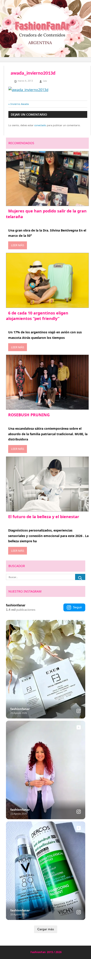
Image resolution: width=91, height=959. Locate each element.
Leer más (17, 245)
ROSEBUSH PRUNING (29, 414)
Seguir (77, 607)
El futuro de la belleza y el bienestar (43, 516)
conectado (40, 125)
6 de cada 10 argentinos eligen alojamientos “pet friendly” (37, 315)
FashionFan (38, 952)
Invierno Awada (19, 104)
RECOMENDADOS (21, 143)
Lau (45, 80)
